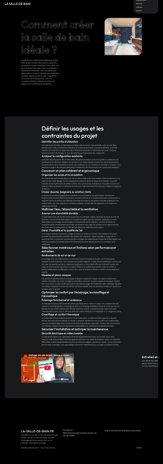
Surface (139, 7)
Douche (139, 4)
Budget (139, 11)
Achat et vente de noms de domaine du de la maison (123, 431)
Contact (138, 448)
